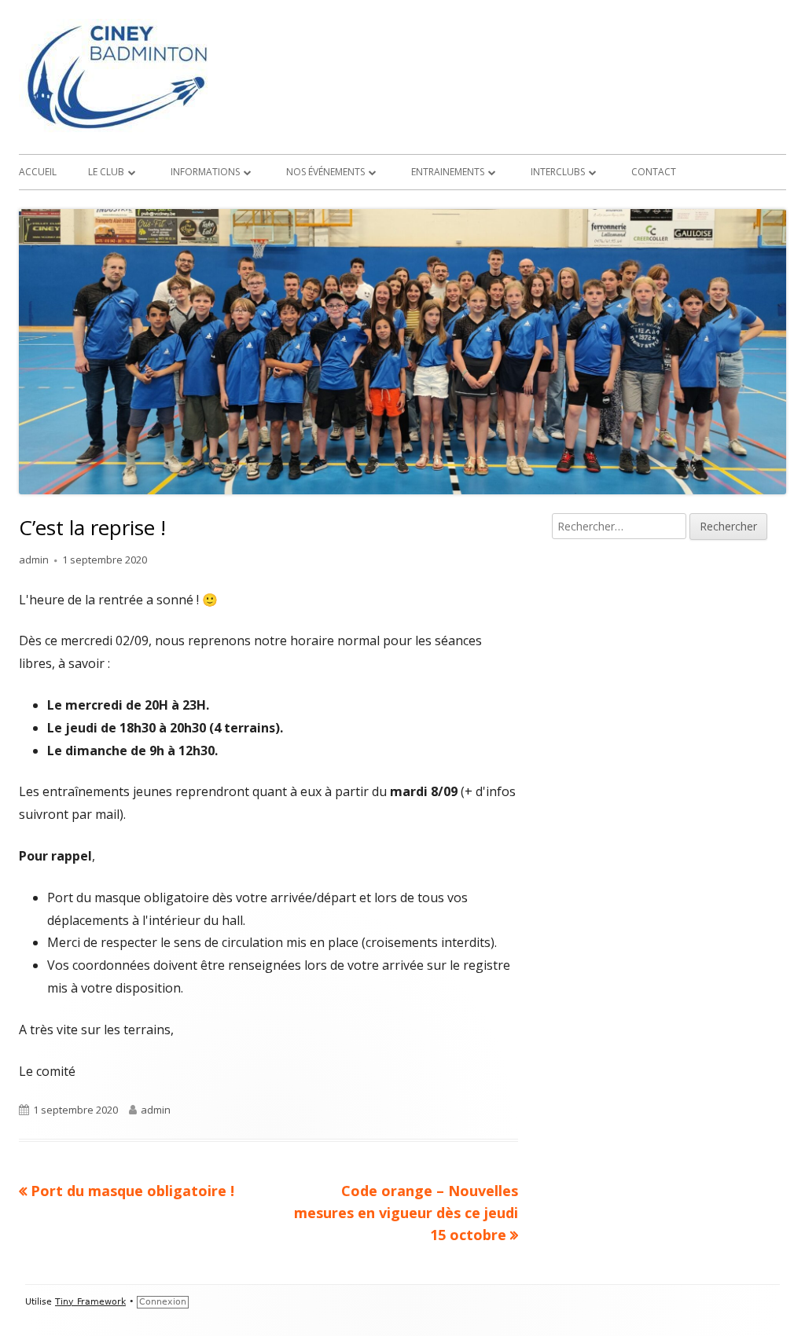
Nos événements (325, 171)
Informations (205, 171)
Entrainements (447, 171)
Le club (106, 171)
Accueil (38, 171)
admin (34, 559)
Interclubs (558, 171)
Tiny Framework (90, 1302)
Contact (653, 171)
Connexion (162, 1302)
